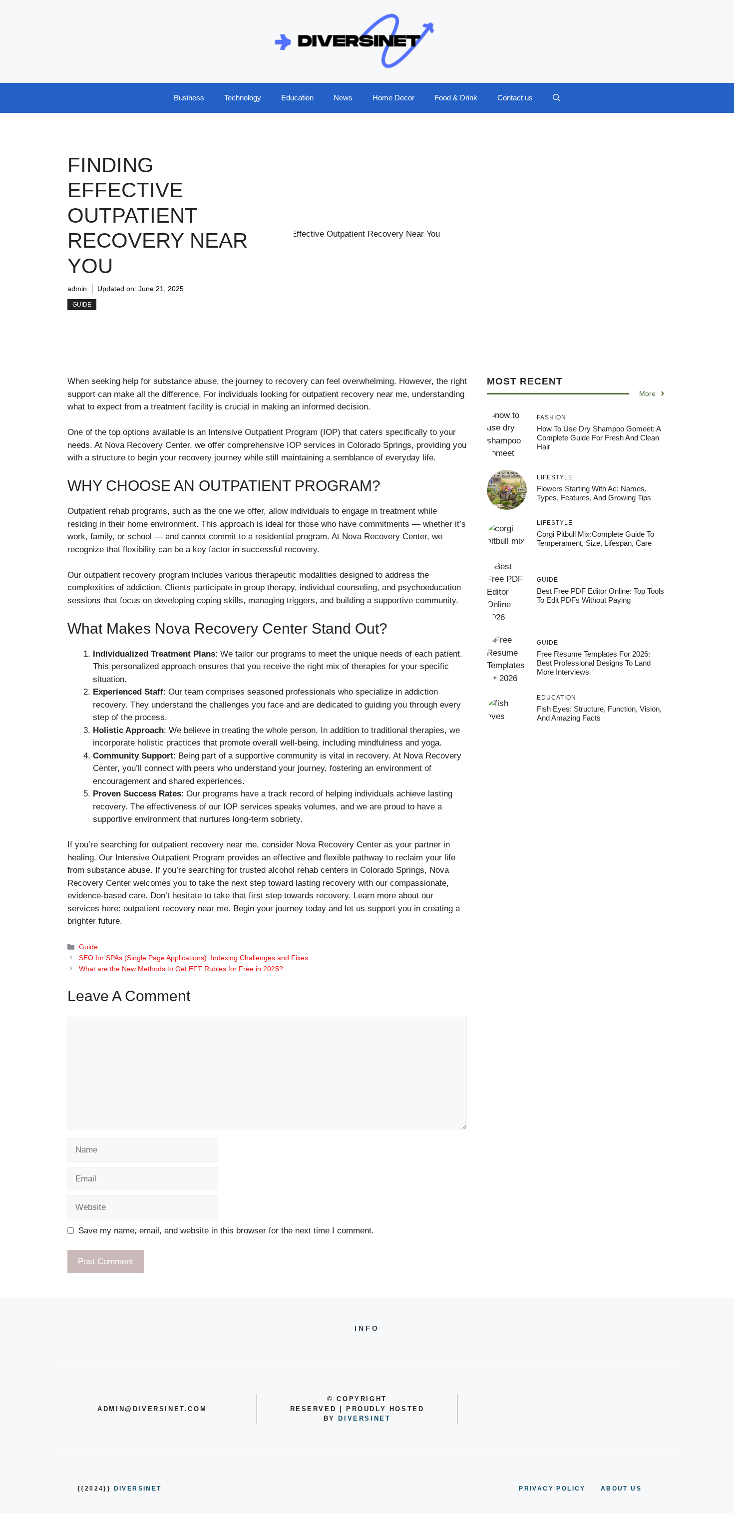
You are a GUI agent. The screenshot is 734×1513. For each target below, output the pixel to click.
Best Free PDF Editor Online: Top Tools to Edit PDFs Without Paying (600, 595)
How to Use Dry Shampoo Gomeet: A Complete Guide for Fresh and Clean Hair (599, 437)
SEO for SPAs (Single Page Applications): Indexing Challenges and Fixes (193, 958)
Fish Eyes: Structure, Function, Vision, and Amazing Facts (599, 713)
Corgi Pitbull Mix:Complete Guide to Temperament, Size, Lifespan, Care (595, 538)
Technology (242, 97)
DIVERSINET (364, 1418)
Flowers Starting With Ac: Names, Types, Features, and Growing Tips (594, 493)
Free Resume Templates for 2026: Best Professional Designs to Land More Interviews (594, 663)
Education (297, 97)
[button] (556, 98)
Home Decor (393, 97)
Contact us (515, 97)
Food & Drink (455, 97)
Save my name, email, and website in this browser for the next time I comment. (226, 1230)
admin (77, 289)
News (343, 97)
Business (189, 97)
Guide (81, 304)
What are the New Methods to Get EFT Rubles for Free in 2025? (181, 969)
